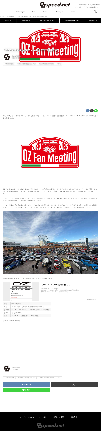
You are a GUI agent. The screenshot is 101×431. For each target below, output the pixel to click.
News (7, 21)
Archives (92, 21)
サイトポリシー (42, 417)
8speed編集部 (16, 56)
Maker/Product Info (47, 21)
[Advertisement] (50, 88)
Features (24, 21)
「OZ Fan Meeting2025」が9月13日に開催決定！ (31, 50)
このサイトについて (27, 417)
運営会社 (74, 417)
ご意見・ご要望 (58, 417)
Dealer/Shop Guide (72, 21)
